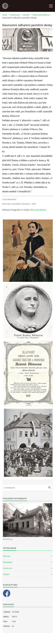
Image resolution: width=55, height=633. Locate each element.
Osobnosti (15, 14)
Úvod (4, 14)
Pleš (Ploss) (8, 539)
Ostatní (6, 574)
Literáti (26, 14)
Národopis (7, 562)
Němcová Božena (40, 14)
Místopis (6, 556)
